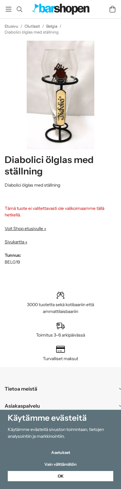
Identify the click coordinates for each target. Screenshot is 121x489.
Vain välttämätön (60, 464)
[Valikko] (8, 9)
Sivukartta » (16, 242)
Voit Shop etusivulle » (25, 228)
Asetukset (60, 452)
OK (61, 475)
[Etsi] (19, 9)
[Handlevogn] (112, 9)
